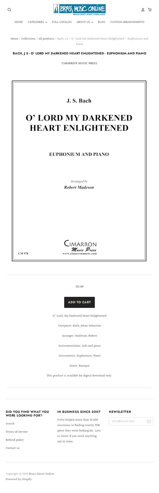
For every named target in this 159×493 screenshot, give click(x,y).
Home (19, 22)
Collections (28, 38)
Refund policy (15, 440)
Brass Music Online (41, 474)
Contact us (13, 448)
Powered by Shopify (19, 479)
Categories (36, 22)
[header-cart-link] (148, 10)
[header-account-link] (141, 10)
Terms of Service (17, 431)
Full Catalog (62, 22)
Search (10, 423)
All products (46, 38)
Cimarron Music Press (79, 63)
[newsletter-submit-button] (148, 422)
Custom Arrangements (127, 22)
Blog (101, 22)
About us (84, 22)
